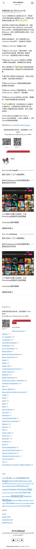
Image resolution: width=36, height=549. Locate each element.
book (3, 483)
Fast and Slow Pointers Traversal (13, 392)
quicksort (4, 503)
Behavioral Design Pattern (11, 354)
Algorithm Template (9, 343)
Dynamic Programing (18, 489)
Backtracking (6, 351)
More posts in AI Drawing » (27, 234)
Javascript (5, 415)
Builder (4, 363)
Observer (5, 427)
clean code (18, 483)
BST (6, 483)
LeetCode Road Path (9, 418)
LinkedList (27, 496)
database (4, 486)
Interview (5, 412)
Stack (4, 444)
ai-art (8, 477)
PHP (3, 430)
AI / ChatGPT (6, 337)
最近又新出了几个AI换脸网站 (13, 174)
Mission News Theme (12, 546)
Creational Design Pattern (11, 369)
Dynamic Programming (10, 383)
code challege (27, 483)
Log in (4, 514)
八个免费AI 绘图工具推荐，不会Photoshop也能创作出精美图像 (14, 215)
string (4, 506)
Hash (3, 404)
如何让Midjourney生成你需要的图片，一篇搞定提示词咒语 (18, 181)
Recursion (5, 438)
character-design (12, 483)
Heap (4, 407)
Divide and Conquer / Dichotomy (13, 380)
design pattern (11, 486)
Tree (19, 506)
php (20, 500)
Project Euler (6, 433)
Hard (3, 401)
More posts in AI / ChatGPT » (26, 170)
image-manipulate (6, 496)
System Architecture (9, 453)
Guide (4, 398)
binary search (27, 481)
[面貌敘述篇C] (7, 228)
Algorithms (6, 345)
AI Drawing (6, 340)
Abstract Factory (18, 331)
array (11, 481)
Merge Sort (15, 500)
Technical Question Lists (10, 456)
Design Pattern (7, 372)
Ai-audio (14, 478)
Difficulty (5, 375)
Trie (3, 462)
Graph (4, 395)
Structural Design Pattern (11, 450)
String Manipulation (9, 447)
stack (32, 503)
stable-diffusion (26, 503)
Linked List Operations (10, 421)
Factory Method (7, 389)
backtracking (18, 481)
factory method (10, 492)
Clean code (6, 366)
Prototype (5, 436)
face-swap (4, 492)
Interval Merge (7, 409)
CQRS (32, 483)
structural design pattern (11, 506)
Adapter (5, 334)
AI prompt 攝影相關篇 (10, 222)
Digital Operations (8, 377)
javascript (17, 496)
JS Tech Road (18, 2)
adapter (4, 478)
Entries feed (6, 517)
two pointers (26, 506)
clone (23, 483)
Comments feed (7, 520)
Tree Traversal (7, 459)
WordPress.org (7, 522)
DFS (18, 486)
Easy (3, 386)
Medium (5, 424)
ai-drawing (21, 477)
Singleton (5, 441)
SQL (21, 503)
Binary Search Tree (8, 357)
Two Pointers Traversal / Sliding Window (16, 465)
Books (4, 360)
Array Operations (8, 348)
